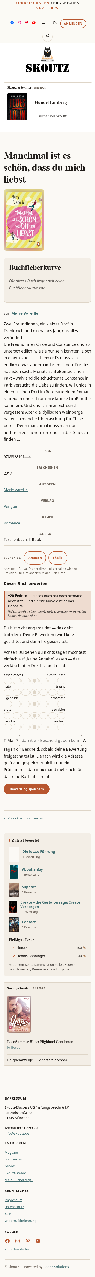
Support (29, 887)
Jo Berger (14, 1047)
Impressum (13, 1200)
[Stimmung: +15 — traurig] (61, 692)
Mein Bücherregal (19, 1180)
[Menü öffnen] (43, 22)
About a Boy (32, 869)
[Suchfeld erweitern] (47, 37)
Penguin (11, 506)
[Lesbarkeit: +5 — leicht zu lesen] (43, 681)
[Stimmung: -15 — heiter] (8, 692)
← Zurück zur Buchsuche (23, 818)
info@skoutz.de (17, 1133)
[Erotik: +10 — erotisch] (52, 727)
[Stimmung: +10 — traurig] (52, 692)
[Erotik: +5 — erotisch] (43, 727)
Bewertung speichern (27, 789)
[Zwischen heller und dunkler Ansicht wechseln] (55, 22)
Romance (12, 523)
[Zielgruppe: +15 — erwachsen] (61, 704)
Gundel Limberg (51, 102)
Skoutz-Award (15, 1173)
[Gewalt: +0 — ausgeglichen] (34, 715)
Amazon (35, 557)
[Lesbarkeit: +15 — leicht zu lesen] (61, 681)
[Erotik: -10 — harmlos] (17, 727)
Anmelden (73, 24)
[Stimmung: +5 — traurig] (43, 692)
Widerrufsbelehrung (20, 1220)
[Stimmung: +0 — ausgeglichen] (34, 692)
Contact (29, 922)
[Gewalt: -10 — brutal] (17, 715)
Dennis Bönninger (31, 956)
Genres (10, 1166)
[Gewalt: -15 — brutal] (8, 715)
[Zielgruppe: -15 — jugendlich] (8, 704)
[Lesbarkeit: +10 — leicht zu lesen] (52, 681)
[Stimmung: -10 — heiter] (17, 692)
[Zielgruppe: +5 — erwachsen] (43, 704)
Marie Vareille (24, 313)
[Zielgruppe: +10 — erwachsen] (52, 704)
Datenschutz (14, 1207)
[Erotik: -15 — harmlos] (8, 727)
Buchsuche (13, 1159)
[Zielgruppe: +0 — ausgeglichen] (34, 704)
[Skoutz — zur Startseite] (47, 59)
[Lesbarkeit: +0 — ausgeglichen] (34, 681)
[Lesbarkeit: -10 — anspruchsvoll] (17, 681)
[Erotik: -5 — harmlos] (25, 727)
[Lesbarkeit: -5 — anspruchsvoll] (25, 681)
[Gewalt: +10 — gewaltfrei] (52, 715)
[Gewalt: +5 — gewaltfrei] (43, 715)
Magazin (11, 1152)
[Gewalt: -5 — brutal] (25, 715)
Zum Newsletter (17, 1249)
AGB (8, 1214)
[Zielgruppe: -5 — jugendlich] (25, 704)
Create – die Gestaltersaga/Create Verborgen (50, 904)
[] (14, 854)
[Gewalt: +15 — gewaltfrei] (61, 715)
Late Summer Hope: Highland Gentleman (40, 1041)
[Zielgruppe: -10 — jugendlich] (17, 704)
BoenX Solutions (56, 1267)
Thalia (58, 557)
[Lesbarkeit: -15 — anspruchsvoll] (8, 681)
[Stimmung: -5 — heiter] (25, 692)
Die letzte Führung (38, 851)
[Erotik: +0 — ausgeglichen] (34, 727)
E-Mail (11, 740)
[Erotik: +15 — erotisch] (61, 727)
